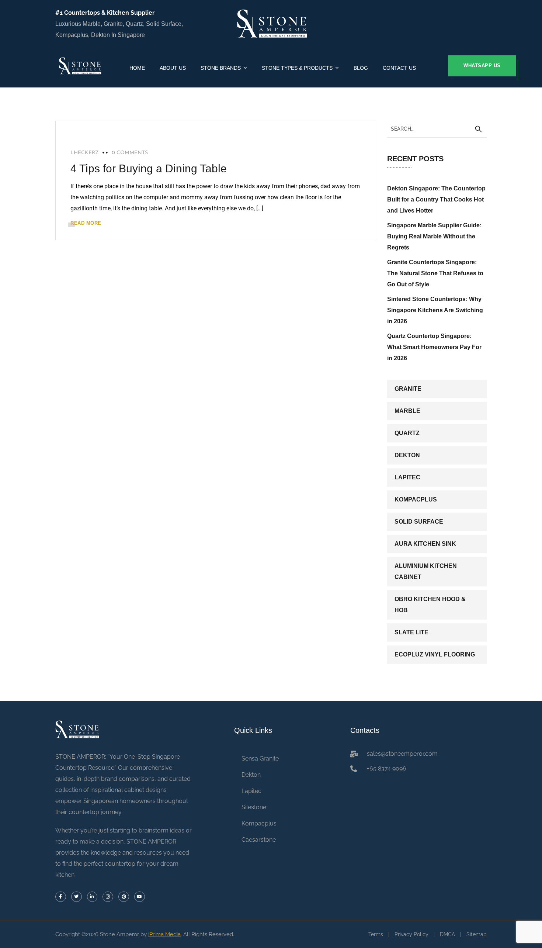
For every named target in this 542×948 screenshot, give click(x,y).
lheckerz (84, 153)
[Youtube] (139, 897)
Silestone (254, 807)
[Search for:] (437, 128)
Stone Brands (221, 68)
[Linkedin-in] (92, 897)
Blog (361, 68)
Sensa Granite (260, 758)
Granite (408, 389)
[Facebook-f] (60, 897)
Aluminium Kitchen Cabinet (426, 571)
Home (137, 68)
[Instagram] (108, 897)
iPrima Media (164, 934)
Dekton (407, 455)
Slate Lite (411, 632)
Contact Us (399, 68)
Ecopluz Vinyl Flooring (435, 654)
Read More (85, 223)
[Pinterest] (123, 897)
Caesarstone (259, 839)
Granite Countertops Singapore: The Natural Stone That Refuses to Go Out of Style (435, 273)
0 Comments (130, 153)
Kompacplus (416, 499)
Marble (407, 411)
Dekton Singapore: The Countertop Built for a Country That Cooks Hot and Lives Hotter (436, 199)
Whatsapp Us (482, 65)
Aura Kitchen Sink (425, 544)
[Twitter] (76, 897)
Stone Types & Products (297, 68)
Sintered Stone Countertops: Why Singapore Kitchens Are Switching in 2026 (435, 310)
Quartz (407, 433)
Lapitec (407, 477)
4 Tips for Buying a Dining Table (148, 168)
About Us (173, 68)
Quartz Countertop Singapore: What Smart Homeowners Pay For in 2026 (434, 347)
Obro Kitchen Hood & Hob (430, 604)
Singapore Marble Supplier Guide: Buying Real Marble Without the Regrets (434, 236)
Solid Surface (419, 521)
